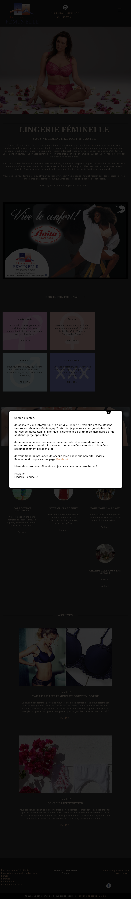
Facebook (62, 459)
